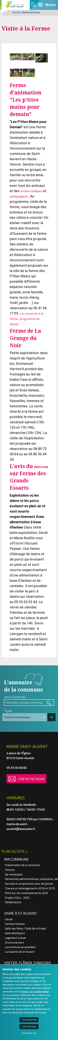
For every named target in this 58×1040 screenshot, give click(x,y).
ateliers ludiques (31, 190)
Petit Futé (41, 466)
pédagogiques (19, 196)
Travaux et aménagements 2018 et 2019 (30, 888)
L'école (9, 919)
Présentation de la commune (22, 865)
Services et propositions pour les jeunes (29, 883)
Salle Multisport (15, 933)
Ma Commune (16, 859)
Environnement (14, 942)
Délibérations (13, 902)
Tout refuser (29, 1026)
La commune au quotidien (20, 947)
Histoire (10, 870)
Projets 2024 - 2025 (17, 897)
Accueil (16, 12)
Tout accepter (29, 1019)
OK (51, 717)
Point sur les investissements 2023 (26, 893)
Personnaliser (29, 1033)
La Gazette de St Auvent (20, 951)
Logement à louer (15, 938)
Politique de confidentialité (34, 991)
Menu (50, 4)
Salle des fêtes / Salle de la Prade (25, 928)
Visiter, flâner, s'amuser (27, 963)
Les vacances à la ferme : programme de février (27, 319)
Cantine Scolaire (15, 924)
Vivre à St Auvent (20, 913)
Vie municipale (13, 874)
